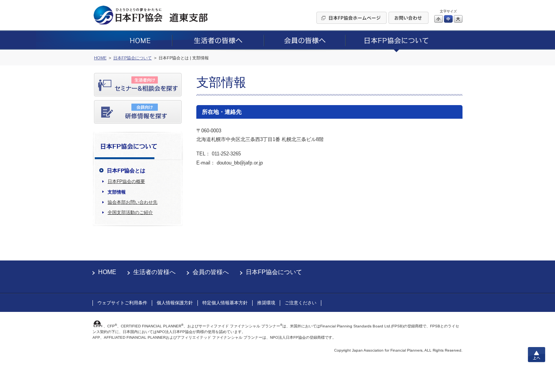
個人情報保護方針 (175, 302)
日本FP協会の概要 (126, 181)
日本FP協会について (274, 272)
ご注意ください (300, 302)
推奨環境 (266, 302)
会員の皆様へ (211, 272)
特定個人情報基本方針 (225, 302)
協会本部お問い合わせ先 (132, 202)
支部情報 (117, 192)
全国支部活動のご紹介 (130, 212)
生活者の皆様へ (154, 272)
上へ (536, 355)
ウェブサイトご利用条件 (122, 302)
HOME (107, 272)
